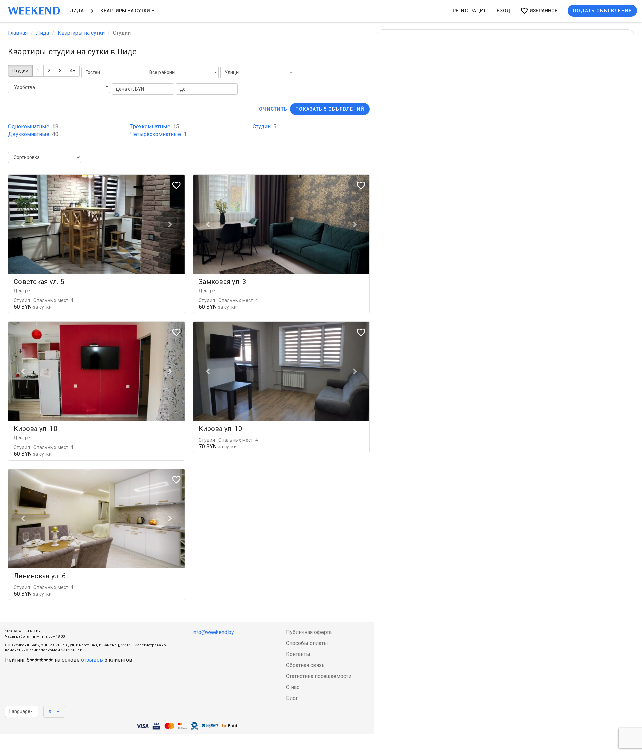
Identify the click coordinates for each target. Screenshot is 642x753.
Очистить (273, 109)
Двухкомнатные (33, 134)
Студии (20, 70)
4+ (72, 70)
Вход (503, 10)
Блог (292, 698)
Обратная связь (305, 665)
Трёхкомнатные (154, 126)
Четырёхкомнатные (158, 134)
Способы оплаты (307, 643)
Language (19, 711)
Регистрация (470, 10)
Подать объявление (602, 10)
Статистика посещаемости (318, 676)
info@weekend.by (213, 632)
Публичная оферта (309, 632)
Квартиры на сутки (125, 10)
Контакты (298, 654)
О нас (292, 687)
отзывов (92, 660)
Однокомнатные (33, 126)
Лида (77, 10)
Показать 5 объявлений (329, 109)
